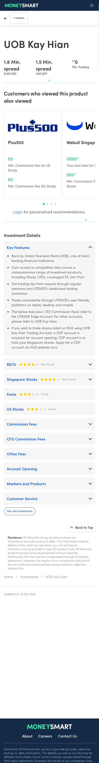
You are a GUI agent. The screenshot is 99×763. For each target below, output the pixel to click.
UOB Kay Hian (56, 576)
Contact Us (67, 735)
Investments (29, 576)
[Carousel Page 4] (55, 204)
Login (18, 211)
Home (8, 576)
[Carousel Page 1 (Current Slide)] (44, 204)
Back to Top (83, 527)
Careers (45, 735)
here (53, 347)
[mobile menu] (91, 5)
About (27, 735)
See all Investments (19, 511)
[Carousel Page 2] (48, 204)
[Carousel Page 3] (51, 204)
